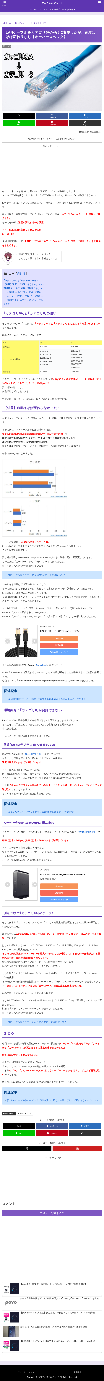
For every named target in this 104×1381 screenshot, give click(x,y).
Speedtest (41, 665)
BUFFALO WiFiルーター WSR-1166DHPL (63, 874)
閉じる (21, 273)
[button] (85, 123)
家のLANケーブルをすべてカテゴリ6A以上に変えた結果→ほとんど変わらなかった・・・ (52, 1100)
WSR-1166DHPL (87, 832)
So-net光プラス (33, 754)
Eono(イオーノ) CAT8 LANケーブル (59, 631)
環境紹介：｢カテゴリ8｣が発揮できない (23, 288)
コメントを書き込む (52, 1213)
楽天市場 (59, 645)
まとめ (7, 304)
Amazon (59, 638)
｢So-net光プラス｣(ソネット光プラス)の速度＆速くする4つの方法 (40, 812)
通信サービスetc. (26, 1114)
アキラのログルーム (52, 3)
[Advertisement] (52, 167)
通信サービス (10, 1114)
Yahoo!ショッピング (59, 652)
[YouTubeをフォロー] (77, 1148)
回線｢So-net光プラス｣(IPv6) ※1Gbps (25, 292)
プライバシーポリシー (26, 1372)
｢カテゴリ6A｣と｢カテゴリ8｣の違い (21, 280)
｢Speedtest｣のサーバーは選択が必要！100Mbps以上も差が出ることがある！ (46, 699)
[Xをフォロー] (26, 1148)
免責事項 (77, 1372)
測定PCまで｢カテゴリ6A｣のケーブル (25, 300)
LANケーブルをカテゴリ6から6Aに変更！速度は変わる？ (35, 575)
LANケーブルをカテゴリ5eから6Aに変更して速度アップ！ (36, 1022)
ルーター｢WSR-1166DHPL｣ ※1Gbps (25, 296)
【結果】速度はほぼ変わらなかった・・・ (24, 284)
